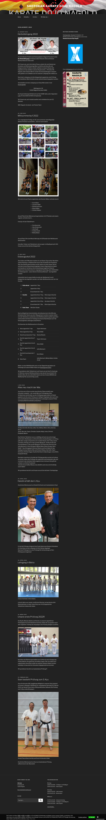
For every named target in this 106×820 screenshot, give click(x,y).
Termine (73, 35)
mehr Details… (50, 806)
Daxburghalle (22, 84)
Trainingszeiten (66, 35)
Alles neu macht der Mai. (29, 387)
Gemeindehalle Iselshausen (24, 789)
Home (19, 17)
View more (32, 818)
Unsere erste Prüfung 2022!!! (31, 617)
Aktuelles (26, 17)
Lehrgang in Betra (26, 562)
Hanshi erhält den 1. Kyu (29, 481)
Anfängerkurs (69, 69)
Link (19, 95)
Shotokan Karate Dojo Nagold (54, 6)
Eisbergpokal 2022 (26, 256)
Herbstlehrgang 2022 (28, 34)
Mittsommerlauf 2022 (28, 115)
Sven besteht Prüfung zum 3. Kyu (33, 679)
